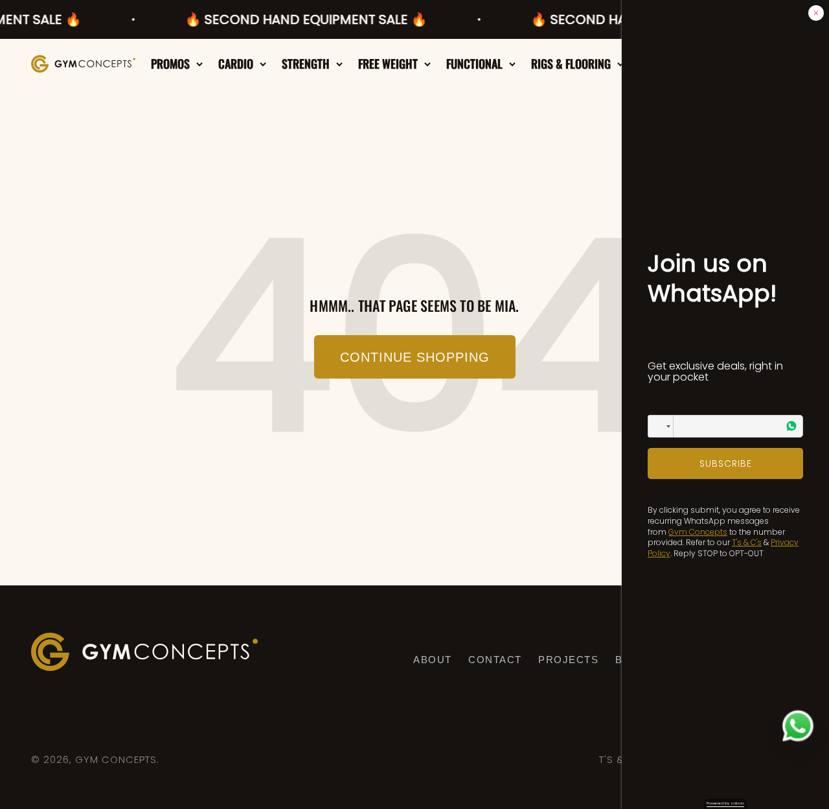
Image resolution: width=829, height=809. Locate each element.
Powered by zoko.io (725, 803)
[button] (660, 426)
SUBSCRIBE (725, 463)
